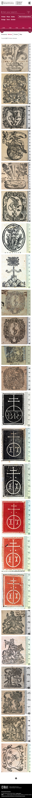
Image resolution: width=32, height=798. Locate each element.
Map (21, 34)
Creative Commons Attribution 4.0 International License (13, 796)
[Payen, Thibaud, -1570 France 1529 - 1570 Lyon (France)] (16, 622)
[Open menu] (30, 3)
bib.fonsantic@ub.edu (6, 791)
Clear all (28, 12)
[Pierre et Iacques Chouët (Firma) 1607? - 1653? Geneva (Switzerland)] (16, 303)
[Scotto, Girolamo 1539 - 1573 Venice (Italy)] (16, 58)
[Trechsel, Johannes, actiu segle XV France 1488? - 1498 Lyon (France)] (16, 445)
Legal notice (18, 793)
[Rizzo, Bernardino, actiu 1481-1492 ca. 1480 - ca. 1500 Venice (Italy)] (16, 409)
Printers (16, 34)
